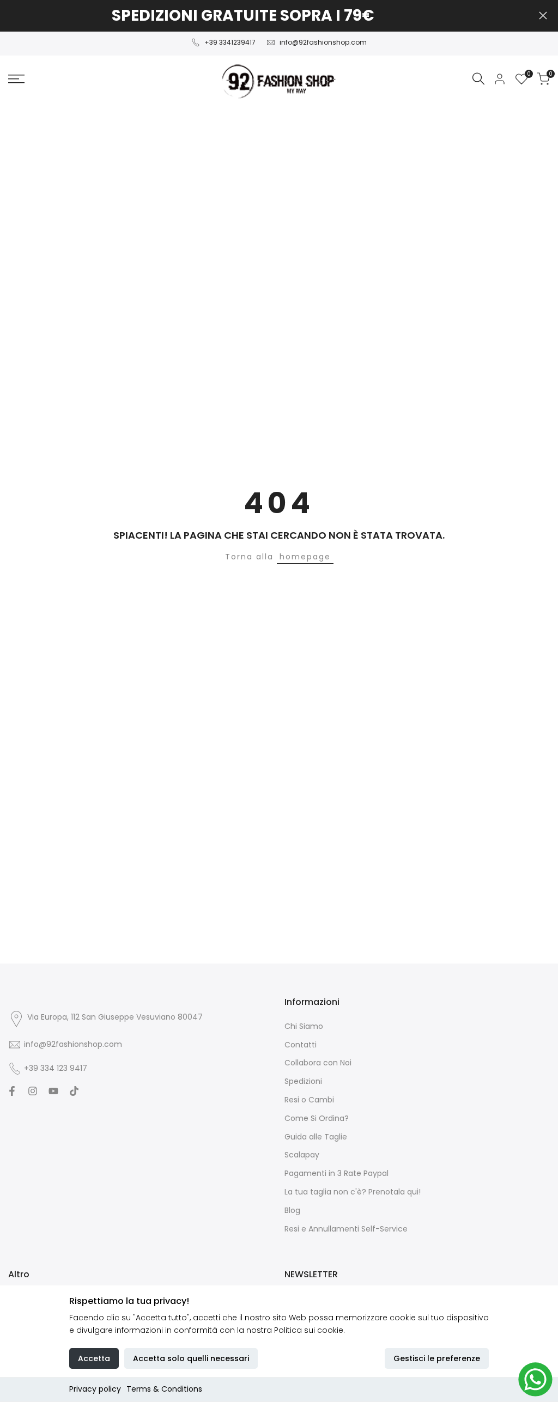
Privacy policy (95, 1388)
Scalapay (301, 1154)
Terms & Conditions (164, 1388)
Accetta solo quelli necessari (191, 1358)
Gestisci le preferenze (436, 1358)
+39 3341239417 (230, 42)
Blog (292, 1210)
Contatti (300, 1044)
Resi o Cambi (309, 1099)
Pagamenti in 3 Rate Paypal (336, 1173)
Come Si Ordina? (316, 1118)
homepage (305, 556)
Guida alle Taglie (315, 1136)
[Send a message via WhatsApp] (535, 1379)
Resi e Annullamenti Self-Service (346, 1228)
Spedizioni (303, 1081)
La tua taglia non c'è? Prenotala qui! (352, 1191)
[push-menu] (16, 79)
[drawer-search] (478, 78)
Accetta (94, 1358)
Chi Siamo (303, 1026)
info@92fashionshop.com (323, 42)
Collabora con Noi (317, 1062)
